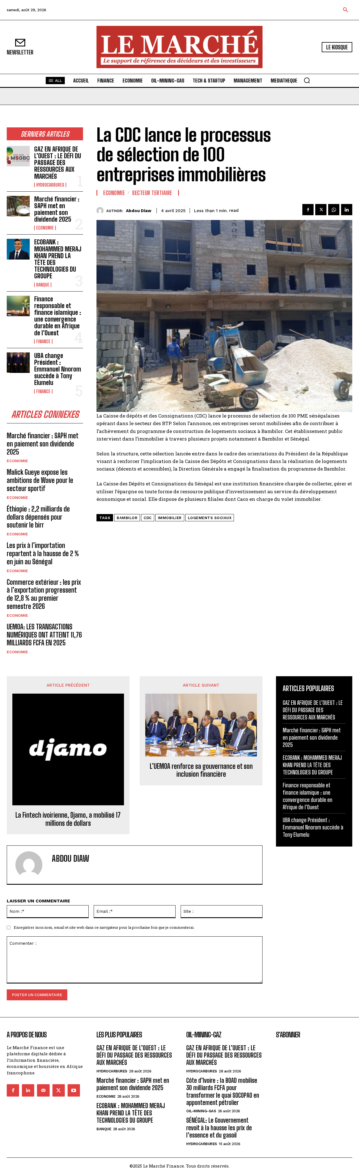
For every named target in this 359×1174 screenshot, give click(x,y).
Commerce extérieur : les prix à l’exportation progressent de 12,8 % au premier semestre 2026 (44, 594)
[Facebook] (308, 209)
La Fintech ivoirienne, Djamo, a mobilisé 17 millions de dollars (68, 819)
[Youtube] (74, 1090)
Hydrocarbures (50, 185)
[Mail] (43, 1090)
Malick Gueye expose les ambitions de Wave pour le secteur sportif (40, 480)
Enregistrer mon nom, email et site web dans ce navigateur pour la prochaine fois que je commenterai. (104, 927)
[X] (320, 209)
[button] (345, 10)
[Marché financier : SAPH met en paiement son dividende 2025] (18, 206)
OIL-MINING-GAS (201, 1111)
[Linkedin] (346, 209)
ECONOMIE (45, 228)
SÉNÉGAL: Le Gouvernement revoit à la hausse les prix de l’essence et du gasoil (219, 1127)
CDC (148, 518)
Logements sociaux (210, 518)
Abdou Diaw (138, 210)
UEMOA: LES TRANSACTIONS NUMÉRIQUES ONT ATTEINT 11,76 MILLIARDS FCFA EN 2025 (44, 635)
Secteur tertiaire (152, 193)
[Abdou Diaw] (101, 210)
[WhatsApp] (333, 209)
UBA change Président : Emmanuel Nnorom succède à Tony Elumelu (57, 369)
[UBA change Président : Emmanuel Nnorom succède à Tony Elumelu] (18, 362)
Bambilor (127, 518)
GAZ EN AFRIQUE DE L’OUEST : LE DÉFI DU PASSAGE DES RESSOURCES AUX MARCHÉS (57, 162)
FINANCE (43, 341)
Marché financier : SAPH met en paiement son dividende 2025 (56, 209)
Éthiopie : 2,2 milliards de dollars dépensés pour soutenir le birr (38, 517)
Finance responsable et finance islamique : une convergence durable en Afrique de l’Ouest (57, 316)
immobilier (170, 518)
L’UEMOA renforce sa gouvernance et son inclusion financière (201, 770)
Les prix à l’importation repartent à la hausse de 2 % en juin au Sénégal (43, 553)
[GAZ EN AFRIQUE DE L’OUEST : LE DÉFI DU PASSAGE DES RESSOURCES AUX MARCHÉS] (18, 156)
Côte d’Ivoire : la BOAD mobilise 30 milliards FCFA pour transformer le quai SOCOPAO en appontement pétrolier (222, 1091)
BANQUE (42, 285)
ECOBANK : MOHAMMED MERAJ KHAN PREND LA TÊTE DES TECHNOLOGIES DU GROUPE (57, 259)
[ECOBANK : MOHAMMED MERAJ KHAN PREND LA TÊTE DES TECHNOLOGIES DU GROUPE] (18, 249)
